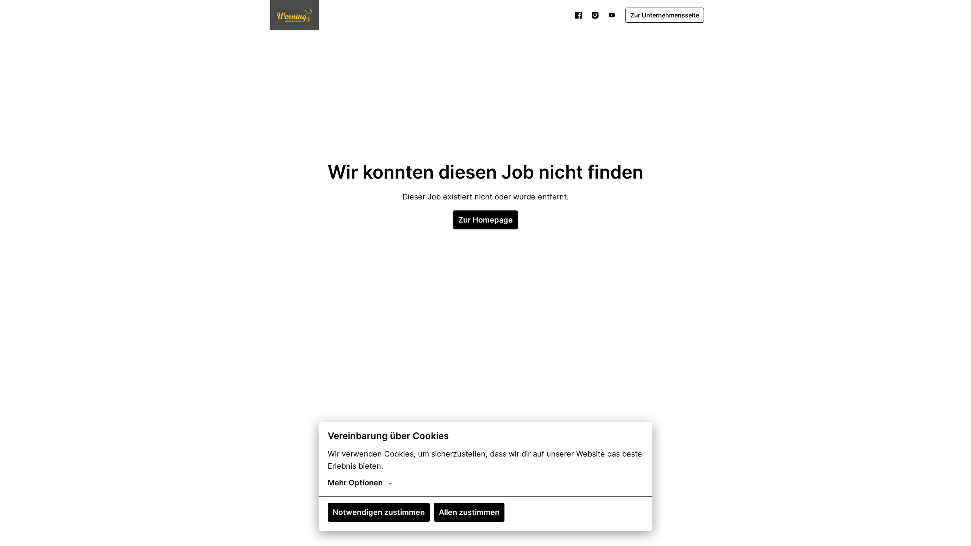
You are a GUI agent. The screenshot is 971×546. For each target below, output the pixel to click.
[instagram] (595, 15)
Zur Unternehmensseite (664, 15)
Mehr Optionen (355, 482)
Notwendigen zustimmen (379, 512)
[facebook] (578, 15)
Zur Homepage (485, 219)
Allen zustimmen (469, 512)
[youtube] (611, 15)
